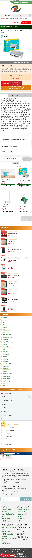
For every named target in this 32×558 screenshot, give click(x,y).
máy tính (12, 18)
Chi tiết (4, 95)
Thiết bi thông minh (7, 381)
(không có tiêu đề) (12, 233)
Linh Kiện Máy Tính (7, 337)
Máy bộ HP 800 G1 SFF (14, 275)
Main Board (5, 339)
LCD (4, 332)
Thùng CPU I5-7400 (13, 300)
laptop (16, 18)
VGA (4, 386)
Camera (5, 317)
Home (3, 26)
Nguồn (4, 349)
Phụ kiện (5, 356)
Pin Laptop (5, 359)
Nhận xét (28, 95)
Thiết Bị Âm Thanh (7, 373)
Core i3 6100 (11, 241)
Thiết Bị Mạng (10, 31)
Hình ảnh (20, 95)
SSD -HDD (5, 368)
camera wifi (6, 320)
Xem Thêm (26, 159)
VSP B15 (10, 308)
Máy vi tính (5, 347)
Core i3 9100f (11, 283)
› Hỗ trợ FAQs (21, 519)
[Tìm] (30, 15)
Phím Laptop (6, 354)
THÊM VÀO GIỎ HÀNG (16, 87)
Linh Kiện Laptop (7, 334)
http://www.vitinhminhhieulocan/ (16, 556)
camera (7, 18)
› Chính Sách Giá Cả (8, 532)
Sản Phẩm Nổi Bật (7, 364)
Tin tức (4, 383)
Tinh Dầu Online (24, 550)
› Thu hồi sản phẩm (23, 509)
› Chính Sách (6, 519)
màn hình (24, 18)
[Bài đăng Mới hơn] (26, 30)
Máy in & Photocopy (8, 342)
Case (4, 322)
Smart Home (6, 366)
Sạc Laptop (5, 361)
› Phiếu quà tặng (22, 512)
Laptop (4, 329)
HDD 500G (10, 267)
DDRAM (5, 327)
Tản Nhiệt (5, 371)
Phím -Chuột (6, 351)
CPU (4, 325)
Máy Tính (5, 344)
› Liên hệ (4, 512)
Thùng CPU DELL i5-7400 (14, 250)
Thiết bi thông (6, 378)
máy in (19, 18)
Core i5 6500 (11, 291)
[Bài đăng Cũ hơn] (30, 30)
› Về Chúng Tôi (6, 509)
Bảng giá (12, 95)
